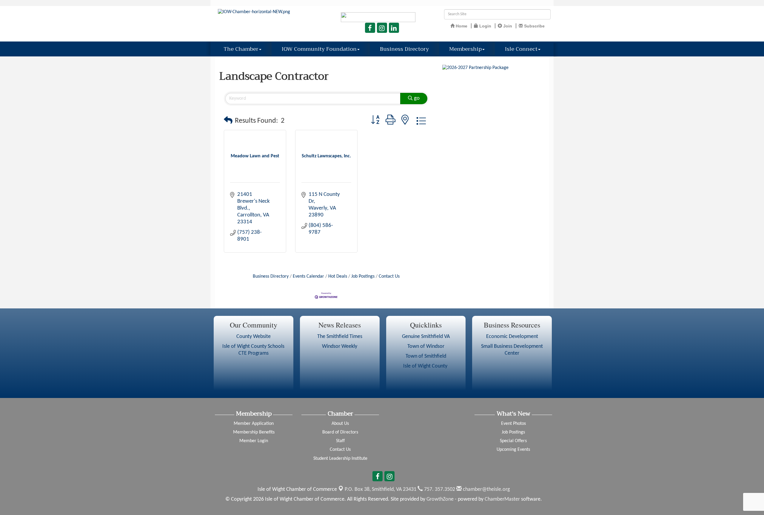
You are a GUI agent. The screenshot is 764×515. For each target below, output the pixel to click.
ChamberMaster (502, 499)
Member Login (253, 441)
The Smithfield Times (339, 336)
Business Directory (404, 49)
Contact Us (389, 276)
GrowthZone (440, 499)
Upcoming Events (513, 449)
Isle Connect (521, 49)
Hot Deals (337, 276)
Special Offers (513, 441)
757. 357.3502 (439, 489)
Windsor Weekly (339, 346)
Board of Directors (340, 432)
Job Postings (363, 276)
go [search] (417, 98)
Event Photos (513, 423)
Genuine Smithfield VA (426, 336)
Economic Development (512, 336)
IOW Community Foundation (319, 49)
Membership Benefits (254, 432)
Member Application (254, 423)
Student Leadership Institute (340, 458)
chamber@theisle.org (486, 489)
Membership (465, 49)
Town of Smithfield (426, 356)
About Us (340, 423)
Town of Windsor (425, 346)
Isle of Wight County (426, 366)
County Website (253, 336)
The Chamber (241, 49)
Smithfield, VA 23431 (380, 489)
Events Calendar (308, 276)
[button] (228, 121)
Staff (340, 441)
